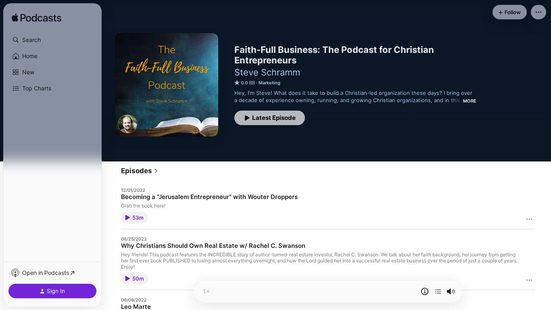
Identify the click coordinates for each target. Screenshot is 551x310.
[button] (52, 40)
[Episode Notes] (425, 291)
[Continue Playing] (438, 291)
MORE (469, 101)
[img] (36, 18)
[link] (140, 170)
